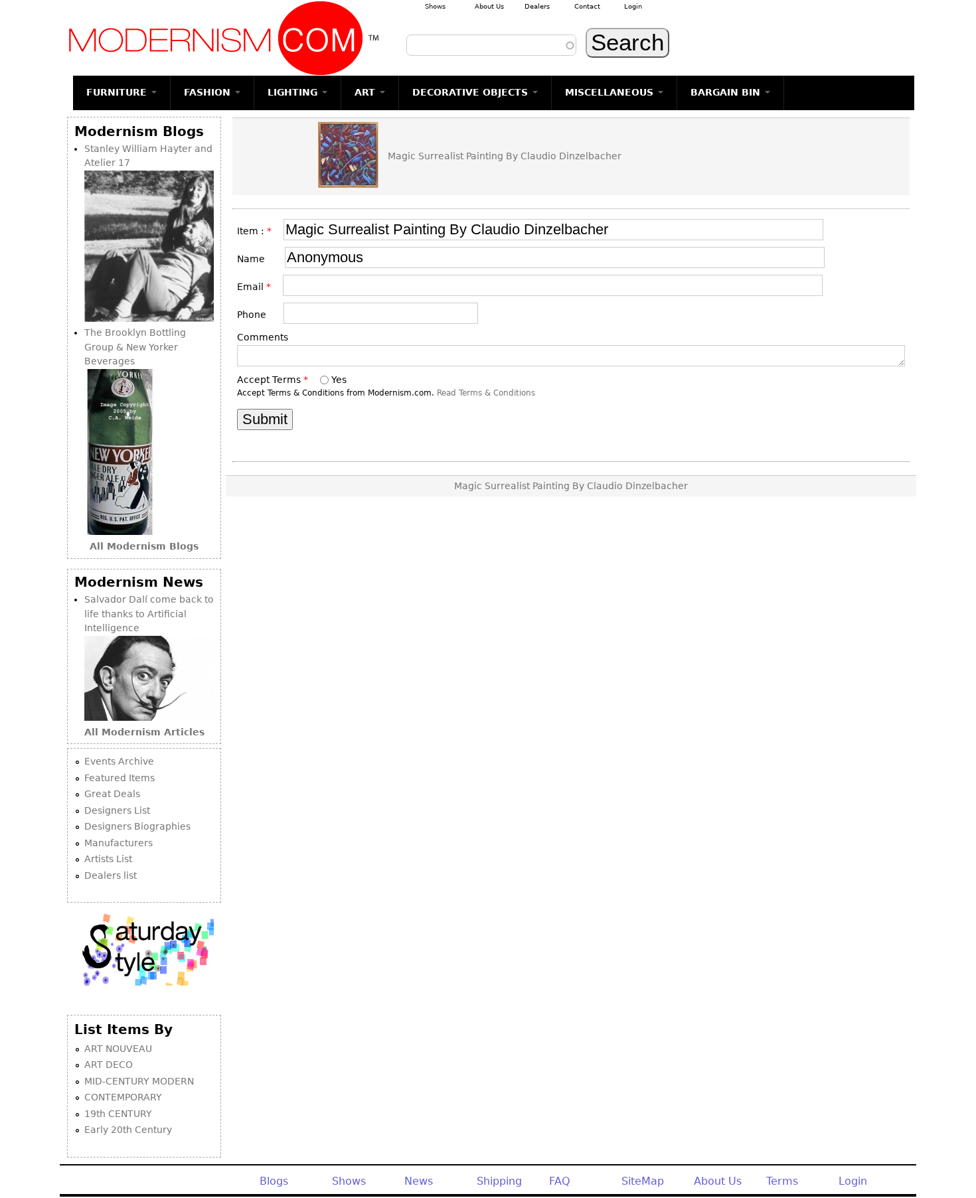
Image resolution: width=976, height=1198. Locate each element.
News (418, 1181)
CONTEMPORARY (123, 1097)
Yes (339, 379)
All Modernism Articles (144, 732)
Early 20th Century (128, 1129)
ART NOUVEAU (118, 1048)
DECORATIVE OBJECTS (471, 92)
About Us (489, 6)
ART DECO (108, 1064)
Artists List (108, 859)
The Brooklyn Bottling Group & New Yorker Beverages (135, 346)
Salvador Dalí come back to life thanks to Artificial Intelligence (149, 613)
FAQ (559, 1181)
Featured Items (119, 778)
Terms (782, 1181)
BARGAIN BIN (727, 92)
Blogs (274, 1181)
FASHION (209, 92)
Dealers (537, 6)
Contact (587, 6)
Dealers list (110, 875)
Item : (254, 231)
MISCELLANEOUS (611, 92)
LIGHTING (294, 92)
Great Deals (112, 793)
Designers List (117, 810)
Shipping (499, 1181)
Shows (435, 6)
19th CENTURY (118, 1113)
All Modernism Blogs (144, 546)
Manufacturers (118, 843)
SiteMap (642, 1181)
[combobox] (491, 45)
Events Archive (119, 761)
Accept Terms (272, 379)
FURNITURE (118, 92)
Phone (255, 314)
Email (254, 286)
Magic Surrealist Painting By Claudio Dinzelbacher (504, 156)
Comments (262, 337)
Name (256, 259)
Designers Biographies (137, 826)
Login (633, 6)
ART (366, 92)
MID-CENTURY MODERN (139, 1081)
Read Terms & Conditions (486, 393)
